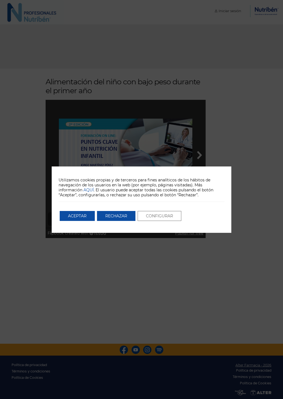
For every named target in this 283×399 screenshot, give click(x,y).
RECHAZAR (116, 215)
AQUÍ (88, 189)
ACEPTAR (77, 215)
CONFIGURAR (159, 215)
